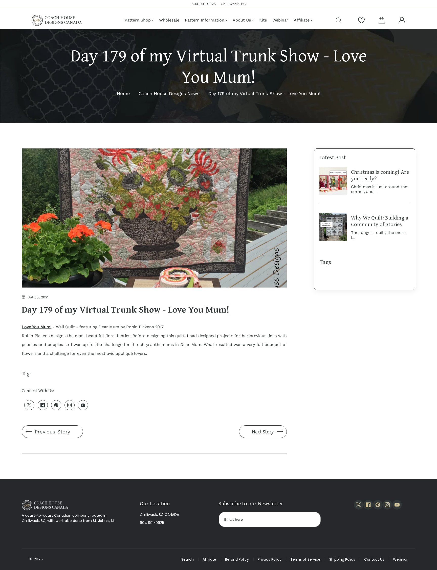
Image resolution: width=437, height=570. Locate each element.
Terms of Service (305, 559)
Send (312, 519)
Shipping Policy (342, 559)
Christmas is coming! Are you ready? (380, 175)
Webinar (400, 559)
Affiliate (209, 559)
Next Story (263, 431)
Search (187, 559)
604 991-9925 (152, 522)
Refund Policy (237, 559)
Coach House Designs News (169, 93)
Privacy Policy (269, 559)
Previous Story (52, 432)
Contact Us (374, 559)
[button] (381, 20)
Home (123, 93)
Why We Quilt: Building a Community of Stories (379, 220)
